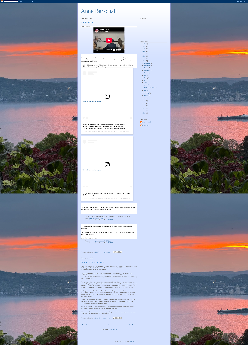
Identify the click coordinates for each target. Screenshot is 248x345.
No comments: (106, 252)
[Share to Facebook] (119, 252)
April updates (87, 22)
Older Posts (132, 325)
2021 (144, 56)
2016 (144, 103)
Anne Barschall (99, 11)
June (145, 78)
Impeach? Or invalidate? (92, 262)
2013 (144, 110)
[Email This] (114, 252)
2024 (144, 48)
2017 (144, 100)
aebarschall (145, 125)
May (145, 80)
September (147, 70)
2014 (144, 108)
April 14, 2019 (109, 243)
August (146, 73)
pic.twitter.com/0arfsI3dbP (96, 218)
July (145, 75)
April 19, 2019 (109, 220)
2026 (144, 44)
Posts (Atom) (113, 329)
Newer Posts (86, 325)
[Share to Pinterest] (121, 252)
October (146, 68)
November (147, 65)
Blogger (132, 341)
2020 (144, 58)
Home (109, 325)
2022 (144, 53)
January (146, 95)
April (145, 82)
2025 (144, 46)
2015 (144, 105)
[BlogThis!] (115, 252)
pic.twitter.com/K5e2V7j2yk (103, 241)
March (146, 90)
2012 (144, 113)
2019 (144, 61)
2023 (144, 51)
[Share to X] (117, 252)
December (147, 63)
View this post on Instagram (92, 101)
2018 (144, 98)
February (146, 93)
